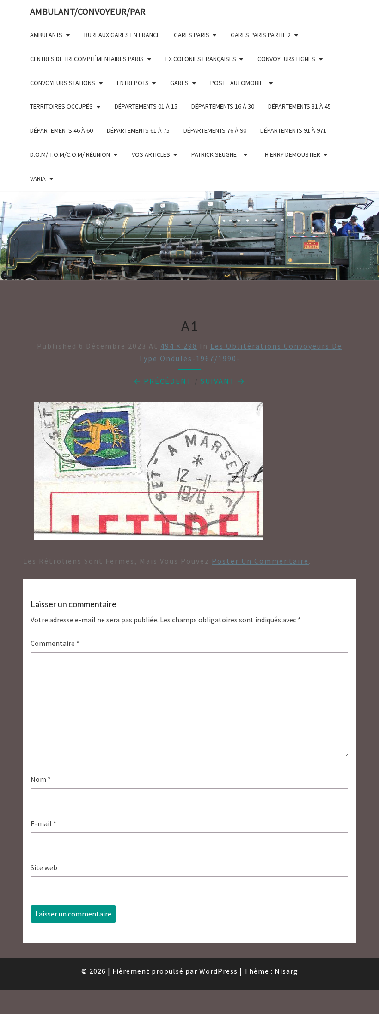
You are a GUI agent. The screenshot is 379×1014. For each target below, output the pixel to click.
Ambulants (46, 35)
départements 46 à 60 (61, 130)
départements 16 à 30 (222, 106)
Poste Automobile (238, 83)
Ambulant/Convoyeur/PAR (88, 11)
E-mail (43, 823)
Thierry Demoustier (291, 154)
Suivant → (223, 381)
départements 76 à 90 (214, 130)
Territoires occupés (61, 106)
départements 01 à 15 (146, 106)
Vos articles (151, 154)
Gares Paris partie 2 (261, 35)
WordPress (218, 971)
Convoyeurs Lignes (286, 59)
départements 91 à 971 (293, 130)
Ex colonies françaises (200, 59)
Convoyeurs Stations (62, 83)
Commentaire (55, 643)
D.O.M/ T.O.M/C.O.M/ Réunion (70, 154)
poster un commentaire (260, 560)
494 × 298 (178, 345)
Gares (179, 83)
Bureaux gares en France (122, 35)
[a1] (148, 474)
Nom (41, 779)
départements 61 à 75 (138, 130)
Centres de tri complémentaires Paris (87, 59)
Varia (38, 178)
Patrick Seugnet (215, 154)
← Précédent (163, 381)
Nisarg (286, 971)
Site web (44, 867)
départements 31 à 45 (299, 106)
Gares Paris (191, 35)
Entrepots (133, 83)
